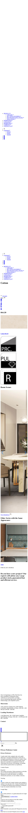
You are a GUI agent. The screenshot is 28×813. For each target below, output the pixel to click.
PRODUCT (7, 113)
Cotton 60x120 (4, 333)
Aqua (2, 564)
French (8, 133)
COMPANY (7, 124)
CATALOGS (7, 122)
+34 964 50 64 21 (5, 725)
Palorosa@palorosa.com (7, 724)
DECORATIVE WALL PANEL (15, 117)
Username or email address (7, 801)
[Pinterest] (1, 303)
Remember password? (7, 805)
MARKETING (7, 123)
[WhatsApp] (1, 307)
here (2, 810)
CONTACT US (8, 126)
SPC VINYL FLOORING (13, 116)
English (9, 132)
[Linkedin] (1, 305)
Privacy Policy (11, 738)
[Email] (1, 299)
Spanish (9, 134)
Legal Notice (4, 738)
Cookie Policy (19, 738)
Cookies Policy (14, 796)
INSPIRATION (8, 120)
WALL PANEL (11, 119)
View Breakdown (5, 514)
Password (3, 804)
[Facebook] (1, 300)
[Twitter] (1, 302)
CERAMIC (10, 115)
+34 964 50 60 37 (19, 724)
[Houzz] (1, 306)
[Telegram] (1, 309)
